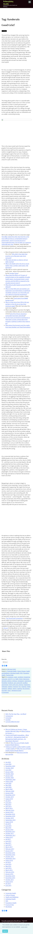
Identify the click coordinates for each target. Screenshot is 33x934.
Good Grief (8, 25)
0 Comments (5, 692)
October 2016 (9, 857)
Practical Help (9, 675)
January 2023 (9, 772)
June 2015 (8, 885)
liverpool (15, 686)
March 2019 (8, 808)
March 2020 (8, 789)
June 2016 (8, 864)
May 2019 (8, 804)
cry (14, 679)
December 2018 (10, 814)
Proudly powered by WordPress (11, 921)
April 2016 (8, 868)
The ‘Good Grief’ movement (14, 618)
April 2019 (8, 806)
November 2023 (10, 766)
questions (4, 688)
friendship (4, 683)
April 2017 (8, 845)
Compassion (9, 716)
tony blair (4, 690)
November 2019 (10, 795)
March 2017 (8, 847)
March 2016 (8, 870)
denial (21, 679)
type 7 (9, 690)
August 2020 (9, 781)
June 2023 (8, 770)
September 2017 (10, 835)
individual (4, 686)
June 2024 (8, 764)
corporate (4, 679)
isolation (10, 686)
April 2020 (8, 787)
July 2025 (8, 762)
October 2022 (9, 774)
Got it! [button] (5, 931)
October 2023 (9, 768)
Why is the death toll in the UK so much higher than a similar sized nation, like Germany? (17, 265)
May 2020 (8, 785)
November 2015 (10, 878)
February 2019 (9, 810)
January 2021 (9, 776)
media (28, 686)
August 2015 (9, 882)
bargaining (27, 677)
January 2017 (9, 851)
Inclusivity (8, 718)
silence (14, 688)
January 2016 (9, 874)
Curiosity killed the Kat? (12, 722)
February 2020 (9, 791)
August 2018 (9, 822)
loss (20, 686)
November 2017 (10, 831)
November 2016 (10, 855)
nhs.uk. (6, 628)
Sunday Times (14, 273)
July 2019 (8, 801)
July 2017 (8, 839)
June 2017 (8, 841)
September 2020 (10, 779)
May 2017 (8, 843)
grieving (21, 684)
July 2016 (8, 862)
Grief (10, 684)
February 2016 (9, 872)
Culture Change (21, 671)
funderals (10, 683)
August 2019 (9, 799)
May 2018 (8, 828)
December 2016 (10, 853)
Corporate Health (11, 671)
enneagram (21, 681)
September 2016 (10, 858)
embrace (14, 681)
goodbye (25, 683)
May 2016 (8, 866)
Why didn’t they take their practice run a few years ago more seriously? (16, 256)
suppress (19, 688)
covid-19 (10, 679)
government (5, 684)
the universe (26, 688)
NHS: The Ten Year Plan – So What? (15, 714)
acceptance (10, 677)
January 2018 (9, 830)
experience (28, 681)
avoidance (20, 677)
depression (26, 679)
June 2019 (8, 803)
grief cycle (15, 684)
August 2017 (9, 837)
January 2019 (9, 812)
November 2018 (10, 816)
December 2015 (10, 876)
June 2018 (8, 826)
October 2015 (9, 880)
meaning (23, 686)
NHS (21, 673)
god (15, 683)
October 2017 (9, 833)
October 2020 (9, 778)
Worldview (8, 907)
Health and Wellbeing (11, 897)
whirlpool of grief (16, 690)
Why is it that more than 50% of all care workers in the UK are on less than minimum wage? (17, 304)
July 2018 (8, 824)
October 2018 (9, 818)
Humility (7, 720)
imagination (27, 684)
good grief (19, 683)
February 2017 (9, 849)
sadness (10, 688)
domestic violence (7, 681)
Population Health (10, 903)
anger (15, 677)
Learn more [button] (24, 927)
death (17, 679)
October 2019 (9, 797)
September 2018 (10, 820)
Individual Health (14, 673)
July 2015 (8, 883)
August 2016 (9, 860)
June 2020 (8, 783)
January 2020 (9, 793)
